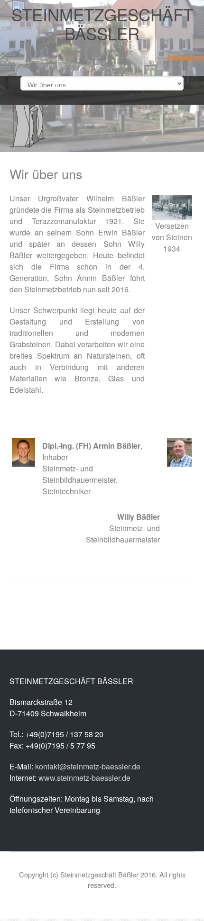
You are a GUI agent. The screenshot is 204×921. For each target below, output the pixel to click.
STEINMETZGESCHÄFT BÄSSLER (102, 23)
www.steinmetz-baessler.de (84, 777)
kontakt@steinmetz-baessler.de (87, 766)
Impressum (185, 57)
